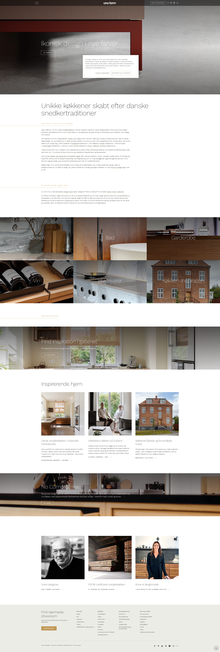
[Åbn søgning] (177, 3)
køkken (52, 156)
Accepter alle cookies (121, 73)
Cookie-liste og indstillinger (57, 645)
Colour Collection (93, 146)
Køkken (78, 614)
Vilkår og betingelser (45, 645)
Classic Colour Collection (115, 192)
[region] (111, 66)
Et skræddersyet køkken (146, 616)
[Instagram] (167, 646)
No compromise (144, 614)
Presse (141, 629)
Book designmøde (158, 2)
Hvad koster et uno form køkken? (106, 632)
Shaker (102, 143)
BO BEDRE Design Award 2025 (66, 192)
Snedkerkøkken (102, 614)
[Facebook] (155, 646)
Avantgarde (75, 143)
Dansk (177, 645)
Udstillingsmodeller (103, 634)
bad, (57, 156)
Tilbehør (79, 624)
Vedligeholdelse (123, 624)
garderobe (62, 156)
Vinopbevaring (80, 621)
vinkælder (72, 156)
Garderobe (79, 619)
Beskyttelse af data (67, 645)
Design (79, 611)
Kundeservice (124, 611)
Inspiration (100, 629)
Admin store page (77, 645)
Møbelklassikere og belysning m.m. (85, 627)
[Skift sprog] (174, 3)
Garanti (121, 621)
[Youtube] (163, 646)
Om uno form (145, 611)
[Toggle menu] (37, 3)
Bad (78, 616)
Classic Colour (101, 619)
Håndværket (143, 619)
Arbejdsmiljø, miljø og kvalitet (147, 632)
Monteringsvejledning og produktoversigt (125, 627)
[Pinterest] (159, 646)
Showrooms (49, 628)
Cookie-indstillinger (102, 73)
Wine (103, 146)
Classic (70, 139)
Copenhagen (47, 146)
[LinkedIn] (170, 646)
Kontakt (142, 627)
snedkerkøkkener (68, 130)
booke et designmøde (118, 167)
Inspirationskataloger (124, 619)
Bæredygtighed (144, 624)
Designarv (142, 621)
